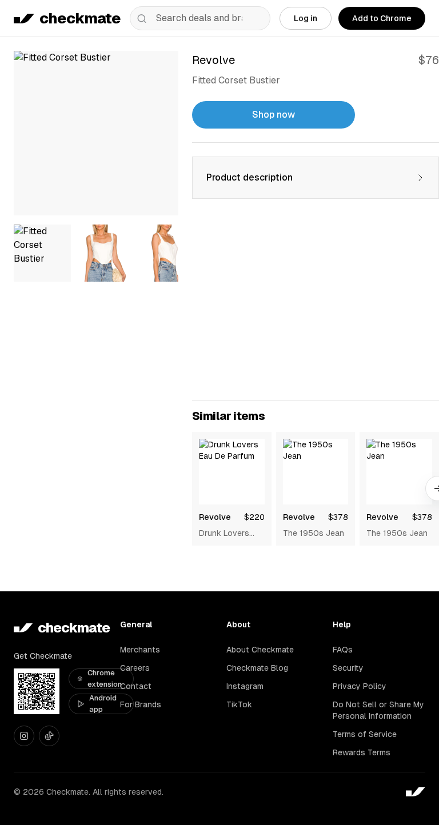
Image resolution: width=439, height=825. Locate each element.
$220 (254, 517)
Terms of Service (365, 734)
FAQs (343, 649)
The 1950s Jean (313, 533)
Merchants (140, 649)
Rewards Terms (361, 752)
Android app (103, 704)
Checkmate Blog (257, 667)
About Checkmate (260, 649)
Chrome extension (104, 678)
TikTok (239, 704)
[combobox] (200, 18)
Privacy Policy (359, 686)
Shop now (273, 114)
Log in (305, 18)
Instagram (245, 686)
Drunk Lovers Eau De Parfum (226, 533)
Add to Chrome (382, 18)
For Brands (140, 704)
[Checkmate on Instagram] (24, 736)
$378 (338, 517)
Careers (135, 667)
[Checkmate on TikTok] (49, 736)
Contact (135, 686)
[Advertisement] (315, 306)
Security (348, 667)
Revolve (215, 517)
